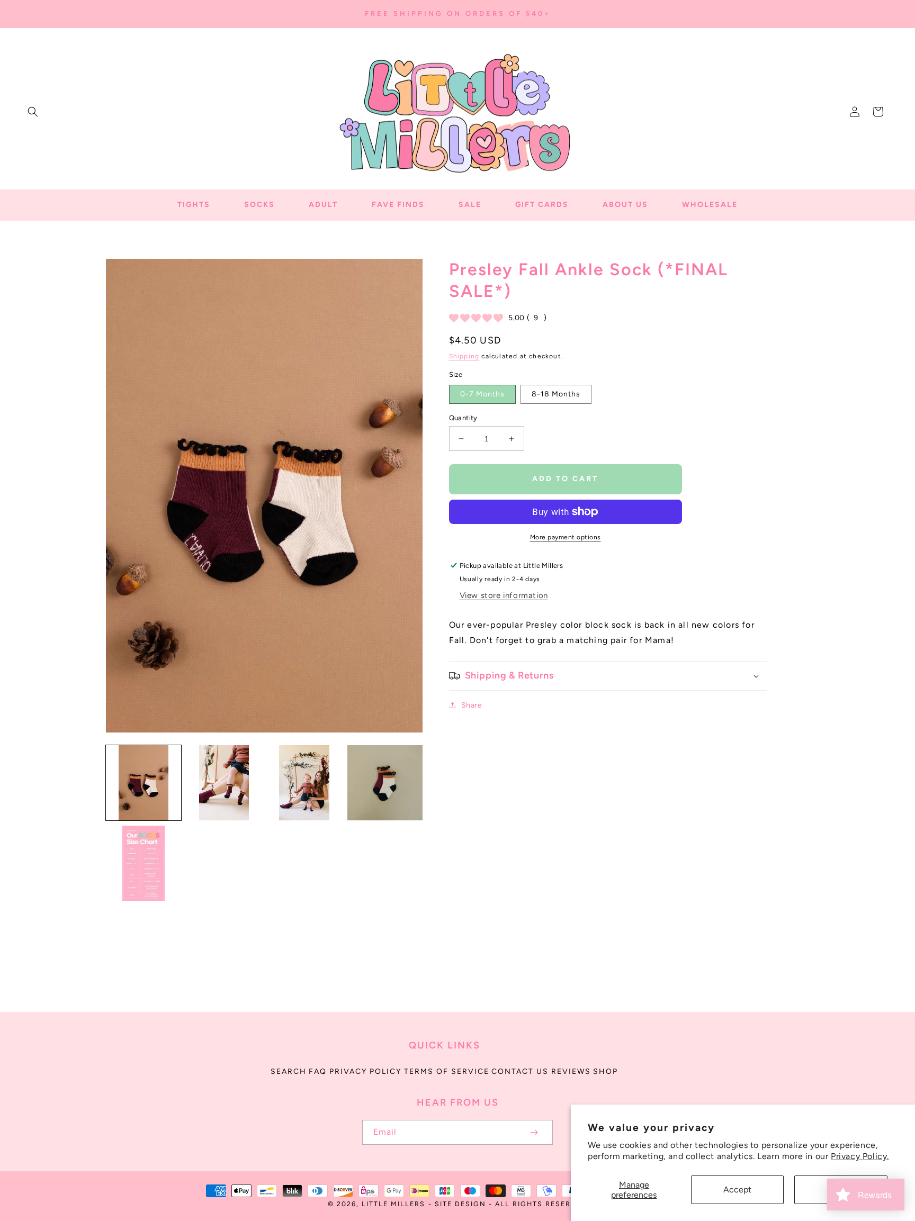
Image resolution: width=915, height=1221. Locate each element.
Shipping (464, 356)
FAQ (318, 1071)
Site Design (460, 1204)
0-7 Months (482, 394)
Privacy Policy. (860, 1156)
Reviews (571, 1071)
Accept (737, 1189)
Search (289, 1071)
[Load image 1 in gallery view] (143, 782)
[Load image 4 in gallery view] (385, 782)
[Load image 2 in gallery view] (224, 782)
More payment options (565, 537)
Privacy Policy (365, 1071)
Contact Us (520, 1071)
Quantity (463, 418)
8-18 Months (556, 394)
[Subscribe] (533, 1132)
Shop (605, 1071)
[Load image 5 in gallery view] (143, 863)
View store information (504, 595)
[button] (32, 111)
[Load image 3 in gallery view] (304, 782)
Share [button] (471, 705)
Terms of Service (446, 1071)
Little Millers (393, 1204)
